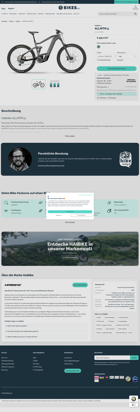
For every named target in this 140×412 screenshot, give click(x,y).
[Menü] (137, 397)
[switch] (134, 405)
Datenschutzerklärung (85, 195)
